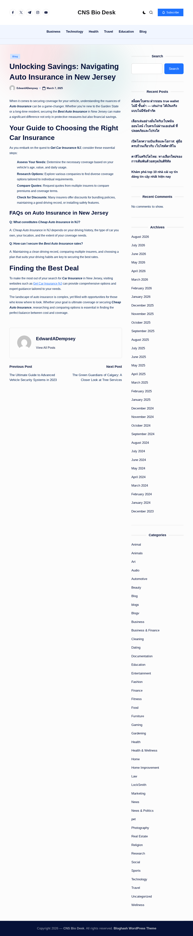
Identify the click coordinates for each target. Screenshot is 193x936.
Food (134, 707)
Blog (15, 56)
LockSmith (138, 785)
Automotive (139, 579)
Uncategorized (141, 896)
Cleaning (137, 639)
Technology (139, 879)
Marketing (138, 793)
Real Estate (139, 836)
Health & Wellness (144, 750)
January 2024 (140, 502)
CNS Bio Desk (97, 12)
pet (133, 819)
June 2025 (138, 357)
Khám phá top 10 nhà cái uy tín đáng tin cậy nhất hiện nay (154, 174)
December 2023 (142, 511)
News (135, 802)
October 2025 (140, 322)
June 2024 (138, 460)
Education (138, 664)
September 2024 (142, 434)
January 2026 (140, 297)
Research (138, 853)
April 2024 (138, 477)
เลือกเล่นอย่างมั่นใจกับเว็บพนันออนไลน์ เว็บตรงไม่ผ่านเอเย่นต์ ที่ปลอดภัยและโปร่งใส (154, 126)
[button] (171, 12)
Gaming (136, 725)
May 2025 (138, 365)
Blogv (135, 613)
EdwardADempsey (55, 338)
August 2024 (140, 443)
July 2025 (138, 348)
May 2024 (138, 468)
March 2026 (139, 279)
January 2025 (140, 400)
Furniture (137, 716)
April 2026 (138, 271)
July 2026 (138, 245)
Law (134, 776)
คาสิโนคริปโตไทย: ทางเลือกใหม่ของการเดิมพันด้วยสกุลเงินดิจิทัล (156, 159)
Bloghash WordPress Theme (135, 928)
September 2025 (142, 331)
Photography (140, 828)
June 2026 (138, 254)
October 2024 (140, 425)
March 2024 (139, 485)
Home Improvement (145, 767)
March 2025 (139, 382)
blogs (135, 605)
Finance (136, 690)
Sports (136, 870)
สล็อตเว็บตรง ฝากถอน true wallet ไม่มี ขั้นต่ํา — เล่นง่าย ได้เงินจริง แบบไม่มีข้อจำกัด (155, 106)
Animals (137, 553)
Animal (136, 544)
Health (135, 742)
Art (133, 562)
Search (157, 56)
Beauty (136, 587)
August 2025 (140, 340)
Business (137, 622)
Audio (135, 570)
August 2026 (140, 237)
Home (135, 759)
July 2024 (138, 451)
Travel (135, 888)
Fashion (136, 682)
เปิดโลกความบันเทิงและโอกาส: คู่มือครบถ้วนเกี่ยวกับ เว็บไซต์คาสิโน (156, 144)
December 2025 (142, 305)
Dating (135, 647)
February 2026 (141, 288)
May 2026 (138, 262)
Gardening (138, 733)
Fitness (136, 699)
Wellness (137, 905)
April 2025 (138, 374)
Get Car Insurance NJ (47, 283)
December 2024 (142, 408)
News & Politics (142, 810)
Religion (137, 845)
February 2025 (141, 391)
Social (135, 862)
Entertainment (141, 673)
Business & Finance (145, 630)
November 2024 (142, 417)
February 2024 (141, 494)
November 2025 (142, 314)
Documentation (141, 656)
